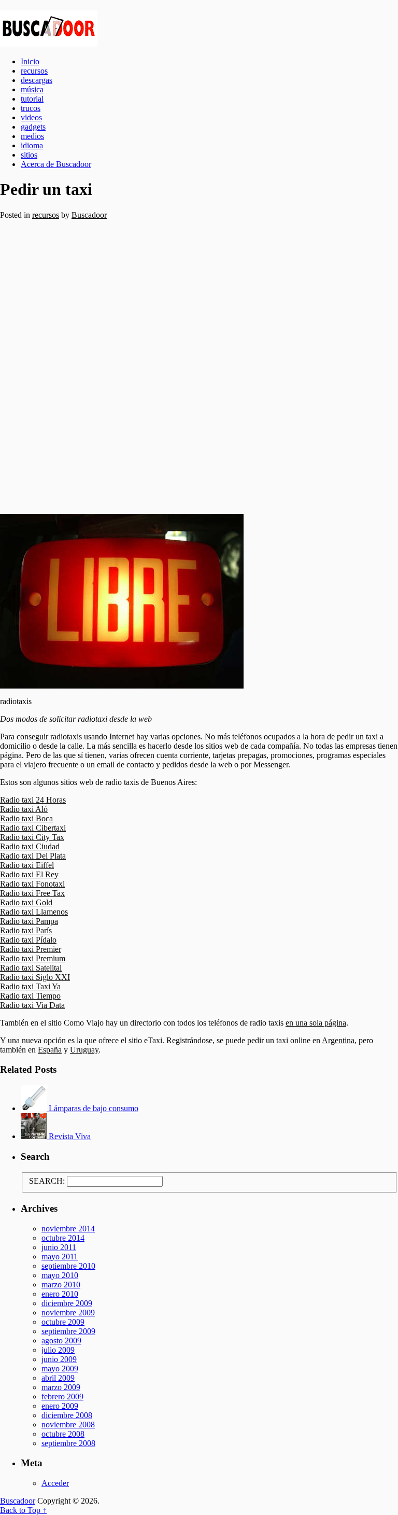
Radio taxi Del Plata (33, 855)
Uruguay (84, 1049)
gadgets (33, 126)
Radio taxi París (26, 930)
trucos (30, 108)
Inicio (30, 61)
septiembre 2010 (68, 1265)
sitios (29, 154)
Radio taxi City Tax (32, 837)
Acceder (55, 1483)
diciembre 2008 (66, 1415)
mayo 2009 (59, 1368)
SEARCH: (47, 1180)
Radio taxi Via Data (32, 1005)
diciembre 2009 (66, 1303)
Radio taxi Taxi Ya (30, 986)
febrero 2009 (62, 1396)
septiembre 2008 (68, 1443)
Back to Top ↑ (23, 1510)
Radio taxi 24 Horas (33, 799)
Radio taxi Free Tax (32, 893)
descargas (36, 80)
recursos (34, 70)
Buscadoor (199, 28)
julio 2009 (58, 1349)
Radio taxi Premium (32, 958)
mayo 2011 (59, 1256)
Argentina (338, 1040)
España (50, 1049)
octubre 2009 (62, 1321)
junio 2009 (59, 1359)
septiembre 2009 (68, 1331)
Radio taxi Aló (24, 809)
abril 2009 (58, 1377)
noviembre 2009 (68, 1312)
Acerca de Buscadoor (56, 164)
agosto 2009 (61, 1340)
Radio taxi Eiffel (27, 865)
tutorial (32, 98)
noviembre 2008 (68, 1424)
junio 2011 (58, 1247)
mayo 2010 (59, 1275)
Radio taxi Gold (26, 902)
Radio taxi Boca (26, 818)
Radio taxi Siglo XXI (35, 977)
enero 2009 (59, 1405)
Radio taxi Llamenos (34, 911)
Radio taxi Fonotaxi (32, 883)
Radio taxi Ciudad (30, 846)
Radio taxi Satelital (31, 967)
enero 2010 (59, 1293)
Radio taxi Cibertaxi (33, 827)
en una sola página (316, 1022)
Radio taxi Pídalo (28, 939)
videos (31, 117)
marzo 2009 (60, 1387)
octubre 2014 (62, 1237)
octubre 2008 (62, 1433)
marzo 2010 (60, 1284)
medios (32, 136)
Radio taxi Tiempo (30, 995)
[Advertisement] (199, 367)
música (32, 89)
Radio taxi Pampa (29, 921)
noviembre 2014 (68, 1228)
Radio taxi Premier (30, 949)
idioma (32, 145)
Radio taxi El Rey (29, 874)
